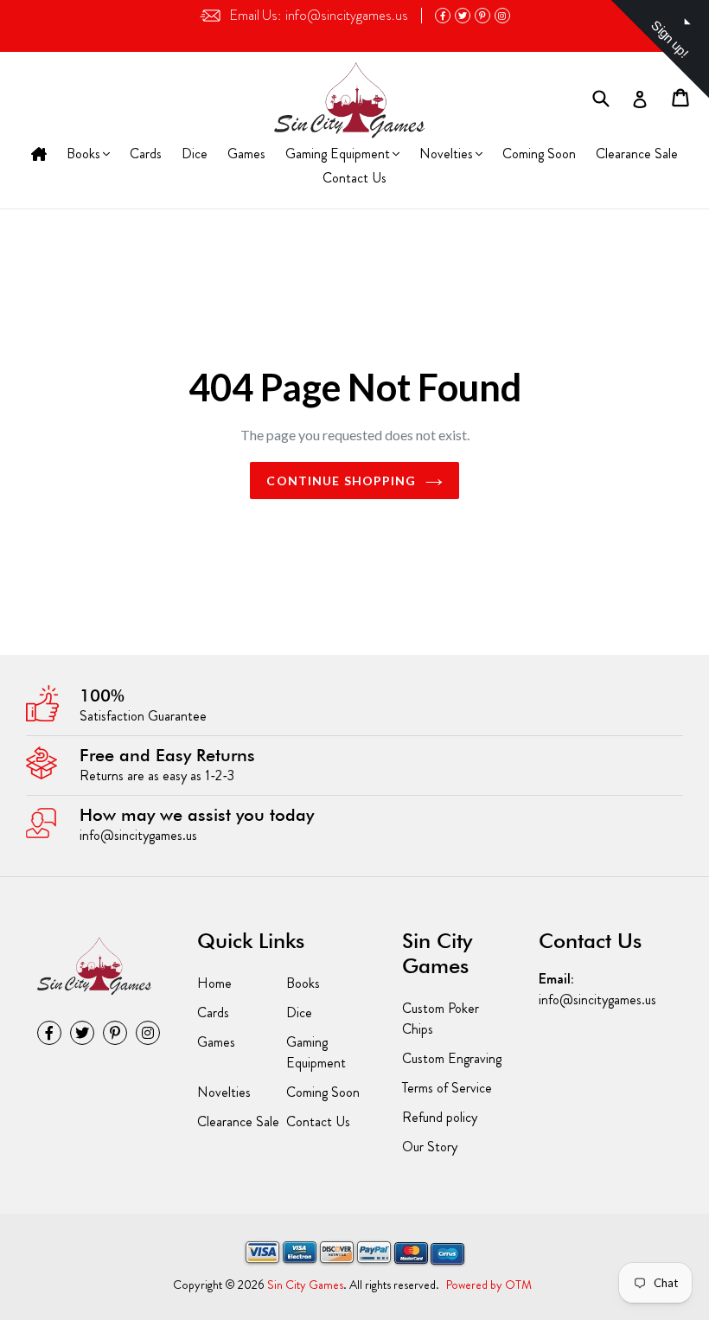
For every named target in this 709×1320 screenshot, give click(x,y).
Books (85, 155)
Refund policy (439, 1117)
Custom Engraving (451, 1058)
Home (38, 155)
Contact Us (354, 178)
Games (246, 153)
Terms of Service (447, 1088)
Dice (195, 153)
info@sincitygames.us (318, 15)
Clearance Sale (637, 153)
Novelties (445, 155)
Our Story (429, 1147)
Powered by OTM (489, 1284)
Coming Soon (539, 153)
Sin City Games (305, 1284)
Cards (146, 153)
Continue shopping (341, 480)
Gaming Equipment (337, 155)
